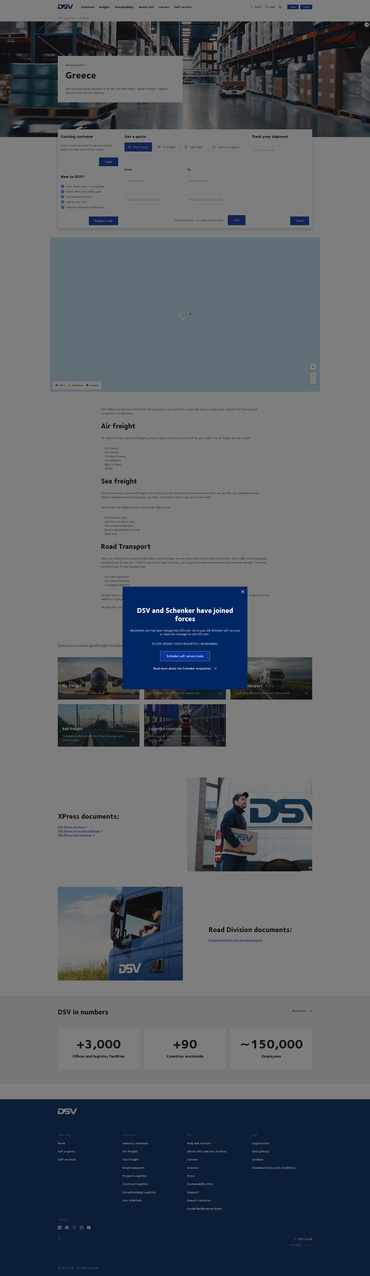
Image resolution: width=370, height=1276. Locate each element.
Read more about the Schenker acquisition (182, 668)
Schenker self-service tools (185, 656)
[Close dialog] (242, 591)
